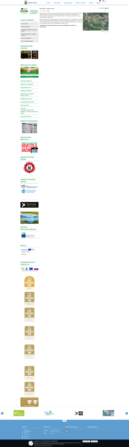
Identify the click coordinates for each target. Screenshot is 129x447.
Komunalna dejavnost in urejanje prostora (28, 34)
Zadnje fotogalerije (29, 121)
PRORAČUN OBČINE (26, 91)
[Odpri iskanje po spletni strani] (105, 2)
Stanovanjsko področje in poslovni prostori (29, 30)
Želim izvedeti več (86, 441)
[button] (21, 128)
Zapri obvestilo (94, 441)
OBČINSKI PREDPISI (26, 81)
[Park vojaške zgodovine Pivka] (71, 413)
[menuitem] (48, 2)
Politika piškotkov (48, 445)
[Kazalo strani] (103, 0)
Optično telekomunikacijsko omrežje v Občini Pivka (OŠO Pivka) (29, 111)
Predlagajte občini (28, 65)
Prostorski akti (25, 87)
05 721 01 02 (26, 436)
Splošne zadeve (24, 23)
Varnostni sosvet (26, 99)
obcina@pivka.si (27, 437)
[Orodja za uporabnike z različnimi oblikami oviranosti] (100, 1)
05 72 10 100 (26, 434)
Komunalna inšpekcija (26, 38)
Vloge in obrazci (27, 20)
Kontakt (24, 426)
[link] (100, 8)
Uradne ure (46, 426)
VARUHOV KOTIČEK (25, 116)
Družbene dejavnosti (25, 26)
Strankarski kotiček (27, 102)
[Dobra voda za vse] (100, 413)
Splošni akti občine (26, 84)
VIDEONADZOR (24, 105)
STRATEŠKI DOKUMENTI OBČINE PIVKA (27, 94)
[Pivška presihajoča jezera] (41, 413)
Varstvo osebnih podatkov (27, 41)
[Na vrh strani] (64, 421)
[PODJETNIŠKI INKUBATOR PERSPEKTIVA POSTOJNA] (11, 413)
